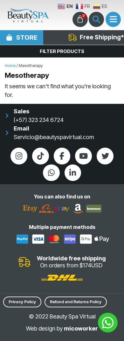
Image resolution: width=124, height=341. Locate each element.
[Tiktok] (40, 156)
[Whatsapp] (51, 172)
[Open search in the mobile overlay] (96, 19)
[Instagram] (18, 156)
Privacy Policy (22, 301)
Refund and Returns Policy (75, 301)
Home (10, 65)
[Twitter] (105, 156)
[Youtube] (83, 156)
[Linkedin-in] (73, 172)
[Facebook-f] (62, 156)
